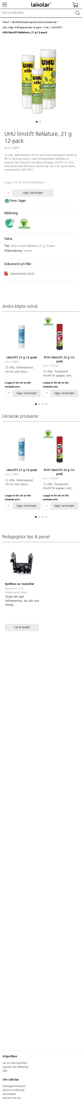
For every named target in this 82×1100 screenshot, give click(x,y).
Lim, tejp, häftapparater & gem (22, 27)
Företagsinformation (14, 1086)
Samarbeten (9, 1094)
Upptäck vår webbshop (16, 1067)
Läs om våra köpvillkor (15, 1063)
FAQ (5, 1071)
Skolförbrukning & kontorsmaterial (34, 22)
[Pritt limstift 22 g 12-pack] (60, 336)
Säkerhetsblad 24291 (22, 274)
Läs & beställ (22, 627)
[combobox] (41, 13)
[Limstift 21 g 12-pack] (21, 336)
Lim (46, 27)
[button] (37, 122)
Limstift (56, 27)
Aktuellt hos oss (12, 1098)
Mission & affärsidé (13, 1090)
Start (6, 22)
